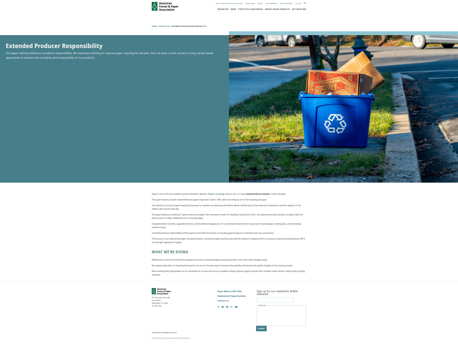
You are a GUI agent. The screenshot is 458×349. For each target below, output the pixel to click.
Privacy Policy (156, 338)
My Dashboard (286, 4)
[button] (9, 64)
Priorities (223, 9)
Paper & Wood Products (277, 9)
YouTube (236, 307)
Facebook (228, 307)
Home (154, 26)
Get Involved (299, 9)
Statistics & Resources (250, 9)
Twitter (219, 307)
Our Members (271, 4)
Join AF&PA (250, 4)
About (260, 4)
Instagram (232, 307)
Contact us (223, 300)
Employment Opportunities (231, 296)
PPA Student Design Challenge (229, 4)
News (233, 9)
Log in (298, 4)
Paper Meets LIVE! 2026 (229, 291)
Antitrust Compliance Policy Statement (176, 338)
